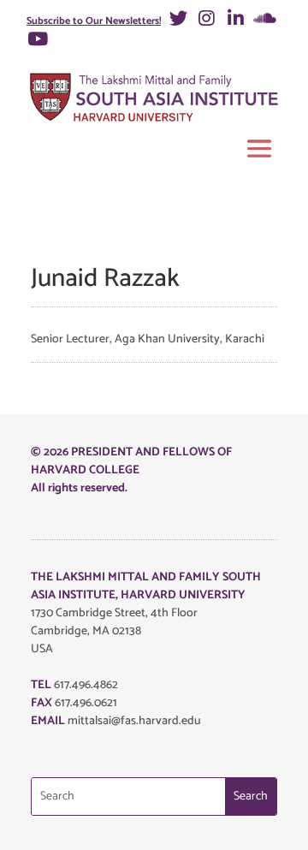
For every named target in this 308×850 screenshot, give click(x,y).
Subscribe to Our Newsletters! (94, 21)
